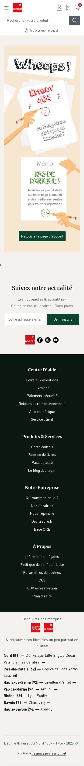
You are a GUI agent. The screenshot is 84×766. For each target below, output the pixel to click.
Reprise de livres (42, 454)
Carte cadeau (42, 446)
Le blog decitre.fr (42, 470)
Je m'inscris (63, 319)
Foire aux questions (42, 380)
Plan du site (42, 596)
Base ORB (42, 529)
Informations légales (42, 556)
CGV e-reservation (42, 588)
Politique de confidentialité (42, 564)
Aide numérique (42, 411)
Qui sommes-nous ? (42, 497)
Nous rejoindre (42, 513)
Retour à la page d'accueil (42, 236)
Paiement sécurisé (42, 395)
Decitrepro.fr (42, 521)
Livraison (42, 387)
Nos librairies (42, 505)
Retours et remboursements (42, 403)
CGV (42, 580)
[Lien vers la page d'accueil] (17, 7)
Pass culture (42, 462)
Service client (42, 419)
